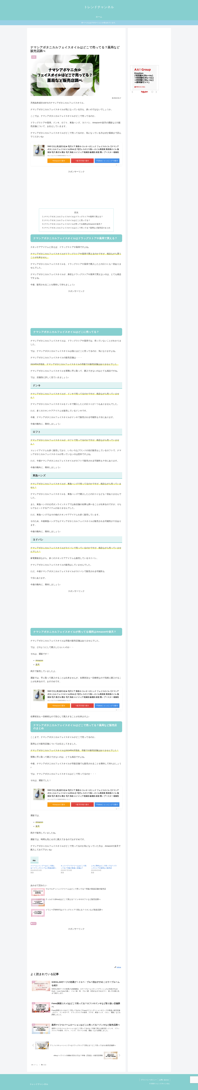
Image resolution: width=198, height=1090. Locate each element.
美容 (34, 923)
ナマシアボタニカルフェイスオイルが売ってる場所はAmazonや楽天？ (73, 224)
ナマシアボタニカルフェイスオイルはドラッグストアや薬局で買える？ (73, 216)
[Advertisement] (76, 37)
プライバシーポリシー (149, 1080)
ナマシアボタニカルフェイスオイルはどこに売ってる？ (68, 220)
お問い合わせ (164, 1080)
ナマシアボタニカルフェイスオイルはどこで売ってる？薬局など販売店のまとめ (77, 228)
